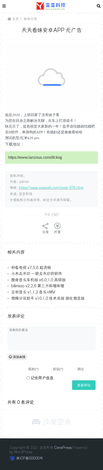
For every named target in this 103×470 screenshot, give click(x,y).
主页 (15, 19)
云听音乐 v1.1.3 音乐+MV (33, 292)
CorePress (63, 448)
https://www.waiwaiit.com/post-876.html (51, 188)
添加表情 (18, 357)
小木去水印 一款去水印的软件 (36, 273)
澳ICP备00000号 (29, 458)
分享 (45, 232)
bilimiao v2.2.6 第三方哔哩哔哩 (37, 285)
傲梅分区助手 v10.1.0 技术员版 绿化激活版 (48, 298)
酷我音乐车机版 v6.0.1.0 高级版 (38, 279)
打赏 (57, 232)
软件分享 (30, 19)
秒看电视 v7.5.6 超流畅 (31, 267)
